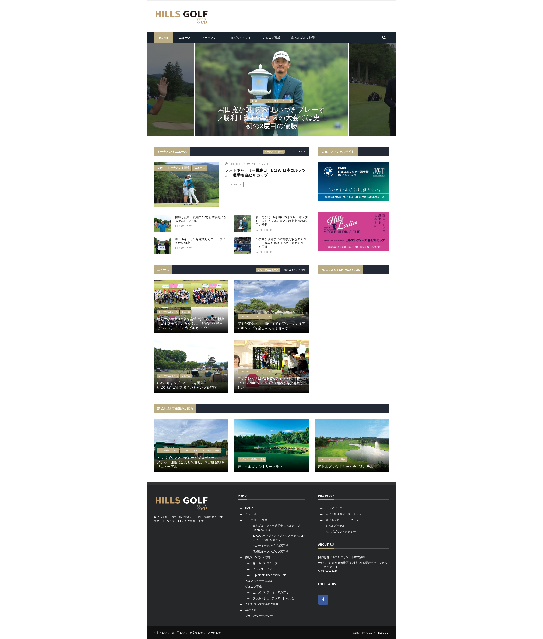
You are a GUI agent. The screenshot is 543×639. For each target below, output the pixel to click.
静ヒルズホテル (335, 526)
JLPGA (302, 151)
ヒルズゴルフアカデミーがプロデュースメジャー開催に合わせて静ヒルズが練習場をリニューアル (191, 462)
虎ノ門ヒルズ (179, 632)
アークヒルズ (215, 632)
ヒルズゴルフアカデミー (341, 531)
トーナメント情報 (269, 109)
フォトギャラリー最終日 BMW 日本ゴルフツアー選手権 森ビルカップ (265, 173)
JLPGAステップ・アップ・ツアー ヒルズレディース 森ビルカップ (279, 538)
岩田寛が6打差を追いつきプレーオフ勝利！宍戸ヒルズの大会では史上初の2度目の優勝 (282, 221)
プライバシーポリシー (259, 616)
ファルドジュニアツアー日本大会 (273, 598)
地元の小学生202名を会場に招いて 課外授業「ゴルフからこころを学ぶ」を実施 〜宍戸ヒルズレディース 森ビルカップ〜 (191, 323)
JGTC (254, 109)
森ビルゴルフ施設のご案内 (206, 450)
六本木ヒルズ (161, 632)
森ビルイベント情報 (294, 269)
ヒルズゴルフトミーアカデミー (272, 592)
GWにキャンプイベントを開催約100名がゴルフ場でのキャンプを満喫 (187, 385)
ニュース (185, 37)
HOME (163, 37)
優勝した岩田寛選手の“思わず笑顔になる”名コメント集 (201, 219)
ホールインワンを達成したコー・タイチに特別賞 (271, 121)
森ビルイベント (241, 37)
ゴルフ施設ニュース (268, 269)
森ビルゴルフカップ (265, 563)
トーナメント (211, 37)
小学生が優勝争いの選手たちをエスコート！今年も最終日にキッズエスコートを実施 (281, 243)
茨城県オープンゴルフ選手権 (270, 551)
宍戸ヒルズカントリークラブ (343, 514)
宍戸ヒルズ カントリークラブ (260, 466)
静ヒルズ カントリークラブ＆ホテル (345, 466)
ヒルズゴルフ (334, 508)
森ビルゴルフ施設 (303, 37)
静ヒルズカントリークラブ (342, 520)
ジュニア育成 (271, 37)
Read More (234, 184)
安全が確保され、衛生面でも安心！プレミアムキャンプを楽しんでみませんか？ (271, 325)
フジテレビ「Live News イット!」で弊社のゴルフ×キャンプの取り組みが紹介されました (271, 382)
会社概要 (250, 610)
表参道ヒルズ (197, 632)
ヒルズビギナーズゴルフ (260, 581)
